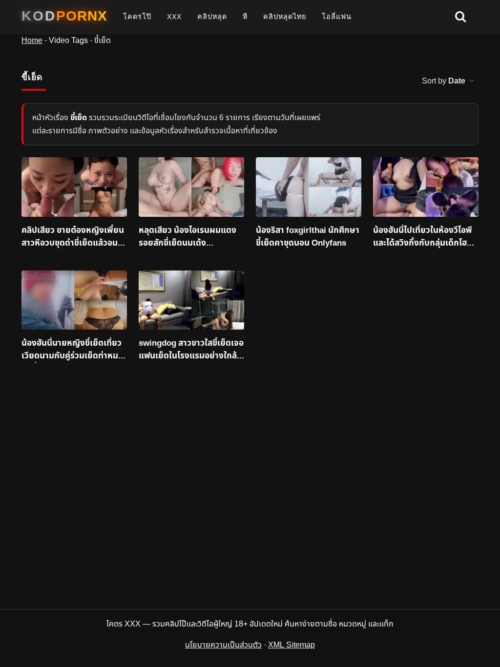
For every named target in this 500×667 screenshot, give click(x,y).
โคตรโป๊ (137, 17)
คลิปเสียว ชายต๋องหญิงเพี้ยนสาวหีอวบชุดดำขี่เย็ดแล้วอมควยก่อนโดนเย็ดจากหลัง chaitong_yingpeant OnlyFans (72, 237)
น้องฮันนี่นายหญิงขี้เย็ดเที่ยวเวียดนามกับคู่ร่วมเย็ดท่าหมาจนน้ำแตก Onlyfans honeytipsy (71, 350)
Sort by (443, 81)
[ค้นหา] (460, 17)
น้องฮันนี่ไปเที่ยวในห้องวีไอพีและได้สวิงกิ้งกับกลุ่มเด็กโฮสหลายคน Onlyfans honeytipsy (425, 237)
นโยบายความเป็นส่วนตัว (223, 645)
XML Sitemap (291, 645)
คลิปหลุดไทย (284, 17)
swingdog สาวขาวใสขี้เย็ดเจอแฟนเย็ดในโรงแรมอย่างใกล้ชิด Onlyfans (191, 350)
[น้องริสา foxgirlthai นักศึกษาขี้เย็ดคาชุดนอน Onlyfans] (308, 187)
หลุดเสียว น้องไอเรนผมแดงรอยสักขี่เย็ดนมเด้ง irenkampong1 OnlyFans (187, 237)
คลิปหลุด (212, 17)
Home (31, 40)
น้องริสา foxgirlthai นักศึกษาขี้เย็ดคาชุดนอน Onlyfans (307, 237)
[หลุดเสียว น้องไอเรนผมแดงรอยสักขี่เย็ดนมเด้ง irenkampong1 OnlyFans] (191, 187)
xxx (174, 17)
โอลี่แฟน (337, 17)
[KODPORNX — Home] (64, 16)
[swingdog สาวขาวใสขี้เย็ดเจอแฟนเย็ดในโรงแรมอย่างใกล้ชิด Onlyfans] (191, 300)
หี (245, 17)
